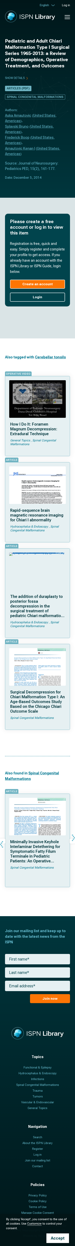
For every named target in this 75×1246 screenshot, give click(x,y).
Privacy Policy (37, 1195)
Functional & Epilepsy (37, 1067)
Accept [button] (58, 1238)
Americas (12, 121)
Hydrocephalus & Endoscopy (37, 1073)
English (44, 5)
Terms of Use (38, 1207)
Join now (50, 999)
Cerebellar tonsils (50, 357)
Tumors (37, 1096)
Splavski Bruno (17, 126)
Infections (37, 1079)
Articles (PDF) (18, 88)
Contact (37, 1166)
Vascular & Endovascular (37, 1102)
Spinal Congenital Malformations (35, 97)
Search (37, 1137)
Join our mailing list (37, 1160)
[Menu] (65, 16)
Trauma (37, 1090)
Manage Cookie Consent (37, 1213)
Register (37, 1149)
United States (44, 115)
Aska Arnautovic (18, 115)
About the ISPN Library (37, 1143)
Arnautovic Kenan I (20, 148)
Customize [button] (34, 1223)
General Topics (37, 1108)
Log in (66, 5)
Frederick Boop (17, 137)
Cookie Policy (38, 1201)
